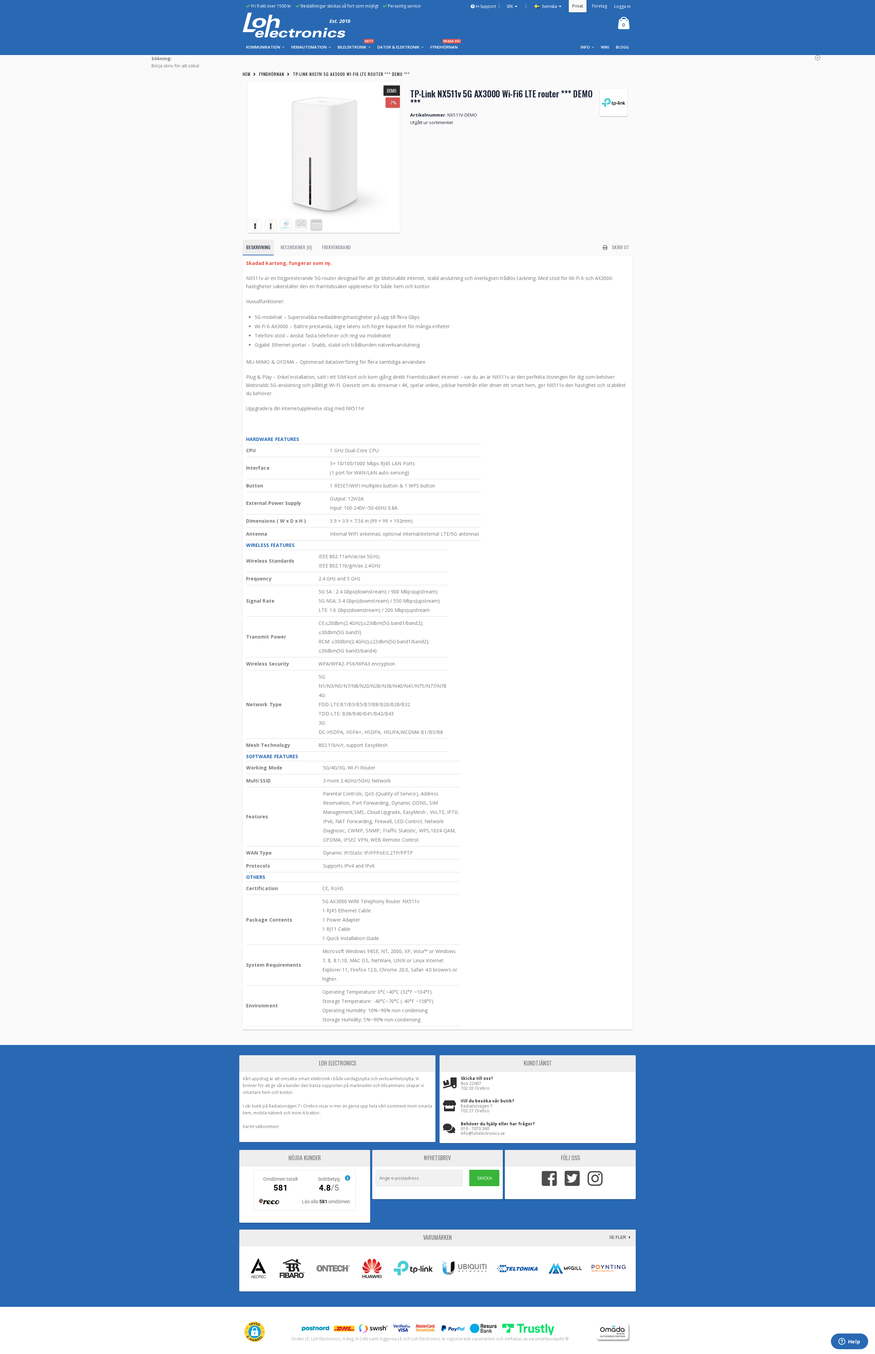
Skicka (484, 1178)
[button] (254, 1332)
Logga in (622, 6)
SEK (510, 6)
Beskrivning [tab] (258, 247)
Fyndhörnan (271, 74)
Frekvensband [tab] (336, 247)
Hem (247, 74)
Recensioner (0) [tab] (296, 247)
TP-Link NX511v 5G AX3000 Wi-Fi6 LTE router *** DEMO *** (351, 74)
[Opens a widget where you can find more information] (849, 1342)
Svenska (549, 6)
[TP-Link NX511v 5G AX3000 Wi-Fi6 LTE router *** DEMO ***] (324, 157)
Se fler (618, 1237)
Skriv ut (620, 247)
